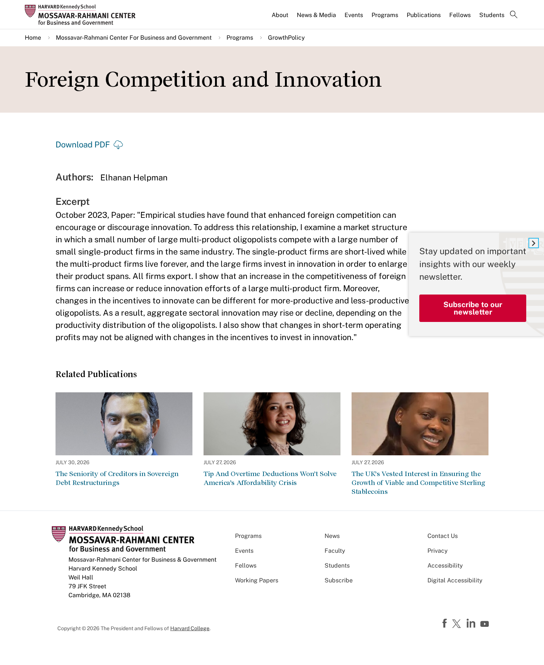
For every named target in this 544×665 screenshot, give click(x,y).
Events (354, 15)
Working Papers (256, 580)
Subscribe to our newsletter (472, 308)
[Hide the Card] (533, 243)
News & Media (316, 15)
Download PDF (83, 144)
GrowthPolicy (286, 37)
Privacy (437, 550)
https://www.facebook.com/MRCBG (445, 623)
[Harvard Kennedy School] (82, 14)
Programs (385, 15)
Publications (424, 15)
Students (491, 15)
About (280, 15)
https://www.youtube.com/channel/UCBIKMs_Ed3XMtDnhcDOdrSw (485, 624)
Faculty (335, 550)
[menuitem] (280, 18)
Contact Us (442, 535)
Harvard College (189, 628)
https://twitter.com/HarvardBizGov (457, 624)
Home (33, 37)
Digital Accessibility (455, 580)
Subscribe (339, 580)
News (332, 535)
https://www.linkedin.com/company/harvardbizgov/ (471, 623)
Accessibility (445, 565)
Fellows (460, 15)
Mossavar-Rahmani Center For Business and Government (134, 37)
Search (513, 15)
